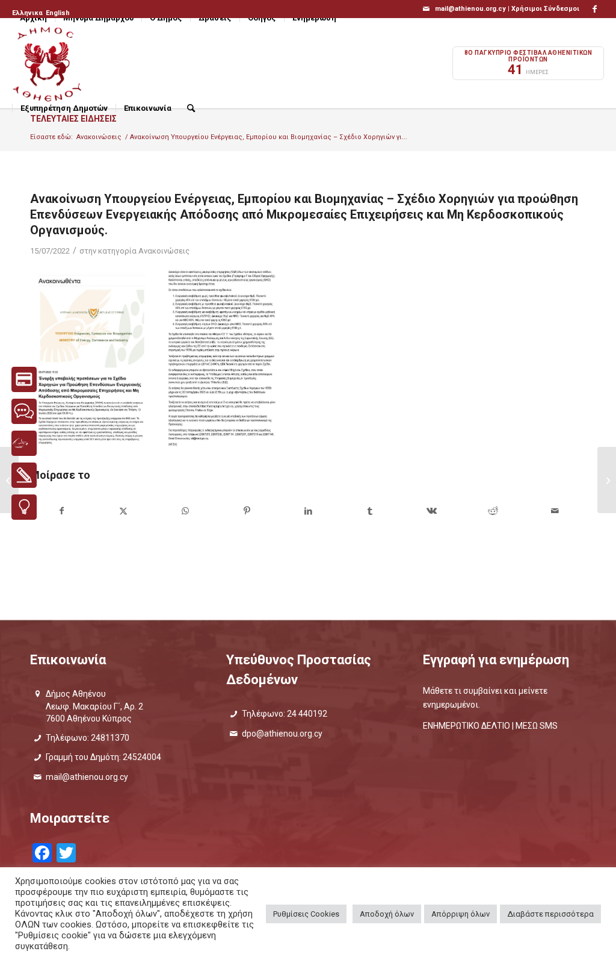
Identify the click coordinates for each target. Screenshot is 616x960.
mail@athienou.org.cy (87, 777)
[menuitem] (28, 13)
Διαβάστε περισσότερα (550, 913)
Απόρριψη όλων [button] (460, 913)
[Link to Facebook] (595, 9)
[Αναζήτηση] (191, 108)
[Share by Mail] (555, 511)
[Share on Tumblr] (369, 511)
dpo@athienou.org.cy (282, 733)
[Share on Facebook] (61, 511)
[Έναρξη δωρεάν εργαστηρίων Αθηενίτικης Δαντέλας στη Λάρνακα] (606, 480)
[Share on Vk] (431, 511)
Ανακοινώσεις (163, 250)
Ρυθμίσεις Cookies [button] (306, 913)
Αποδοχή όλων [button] (387, 913)
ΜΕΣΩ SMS (537, 726)
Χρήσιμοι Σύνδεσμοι (545, 9)
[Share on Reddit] (493, 511)
